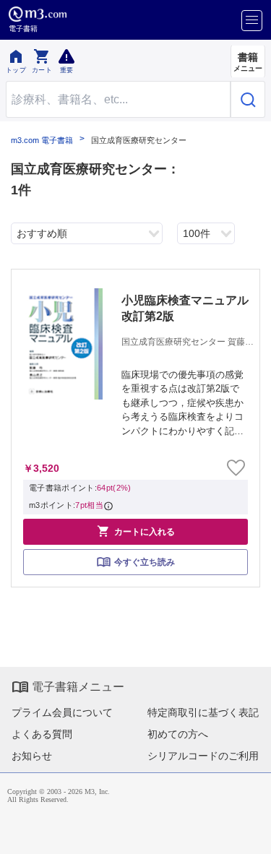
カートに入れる (136, 531)
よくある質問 (42, 734)
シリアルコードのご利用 (203, 756)
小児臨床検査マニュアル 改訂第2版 (188, 308)
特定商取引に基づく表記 (203, 712)
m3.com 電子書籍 (42, 141)
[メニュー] (251, 20)
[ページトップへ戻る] (250, 833)
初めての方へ (177, 734)
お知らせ (32, 756)
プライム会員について (62, 712)
